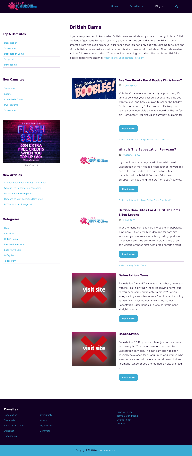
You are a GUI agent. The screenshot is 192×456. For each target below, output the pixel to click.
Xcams (8, 94)
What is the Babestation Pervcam (124, 57)
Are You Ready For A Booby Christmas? (150, 80)
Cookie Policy (124, 419)
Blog (143, 139)
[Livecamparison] (22, 6)
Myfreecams (47, 425)
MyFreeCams (11, 105)
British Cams (153, 139)
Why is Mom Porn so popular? (20, 193)
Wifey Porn (10, 255)
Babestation (134, 139)
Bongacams (10, 65)
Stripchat (9, 59)
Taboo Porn (10, 261)
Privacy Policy (124, 412)
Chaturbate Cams (13, 99)
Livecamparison (107, 450)
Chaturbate (46, 415)
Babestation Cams (134, 275)
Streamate (10, 48)
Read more (128, 128)
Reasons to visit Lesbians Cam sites (23, 199)
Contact (121, 423)
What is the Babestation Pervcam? (147, 149)
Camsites (164, 139)
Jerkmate (9, 88)
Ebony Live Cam (13, 250)
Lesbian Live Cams (14, 244)
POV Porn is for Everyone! (18, 204)
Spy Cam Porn (167, 200)
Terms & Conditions (127, 415)
